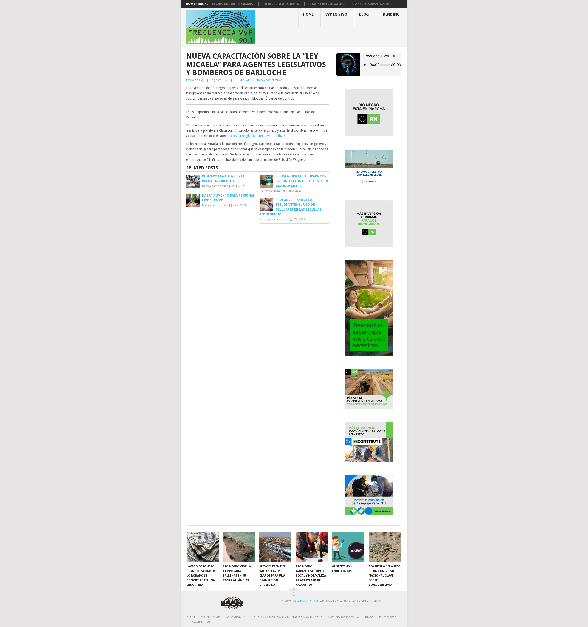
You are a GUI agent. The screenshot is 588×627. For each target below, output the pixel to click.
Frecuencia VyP (195, 80)
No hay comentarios (269, 80)
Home (308, 14)
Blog (364, 14)
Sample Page (202, 622)
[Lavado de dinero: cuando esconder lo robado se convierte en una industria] (203, 547)
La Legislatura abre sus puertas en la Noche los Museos (274, 617)
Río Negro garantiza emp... (372, 4)
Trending (390, 14)
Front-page (210, 617)
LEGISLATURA (243, 80)
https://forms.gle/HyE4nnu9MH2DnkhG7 (256, 136)
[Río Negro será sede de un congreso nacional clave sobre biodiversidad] (385, 547)
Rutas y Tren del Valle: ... (326, 4)
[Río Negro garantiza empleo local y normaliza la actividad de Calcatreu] (312, 547)
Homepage (387, 617)
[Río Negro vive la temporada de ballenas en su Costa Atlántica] (239, 547)
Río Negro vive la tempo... (281, 4)
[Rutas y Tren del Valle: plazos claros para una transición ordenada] (275, 547)
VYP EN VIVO (336, 14)
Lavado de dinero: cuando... (233, 4)
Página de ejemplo (343, 617)
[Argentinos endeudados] (348, 547)
